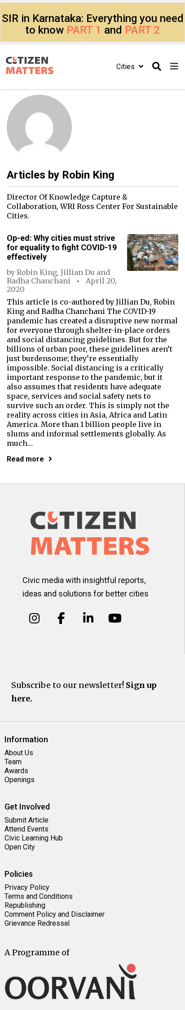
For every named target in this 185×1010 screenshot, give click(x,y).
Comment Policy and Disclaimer (54, 914)
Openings (19, 779)
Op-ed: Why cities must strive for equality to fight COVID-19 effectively (62, 247)
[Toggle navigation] (174, 66)
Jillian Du (78, 272)
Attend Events (26, 829)
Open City (19, 847)
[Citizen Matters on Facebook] (61, 618)
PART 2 (142, 30)
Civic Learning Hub (33, 838)
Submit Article (26, 820)
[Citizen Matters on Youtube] (115, 618)
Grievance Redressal (37, 923)
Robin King (37, 272)
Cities (126, 66)
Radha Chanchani (38, 280)
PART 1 (83, 30)
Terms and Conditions (38, 896)
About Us (18, 753)
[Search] (156, 66)
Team (13, 762)
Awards (16, 770)
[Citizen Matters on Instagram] (34, 618)
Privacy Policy (26, 887)
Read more (25, 459)
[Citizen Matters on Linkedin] (88, 618)
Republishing (24, 905)
